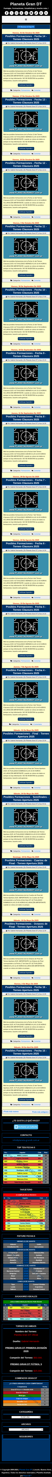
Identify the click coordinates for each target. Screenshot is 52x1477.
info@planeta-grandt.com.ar (26, 1140)
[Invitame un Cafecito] (26, 1126)
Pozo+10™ (27, 1476)
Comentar (37, 90)
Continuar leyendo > (26, 85)
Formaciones (25, 90)
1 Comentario (37, 724)
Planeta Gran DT (25, 1470)
